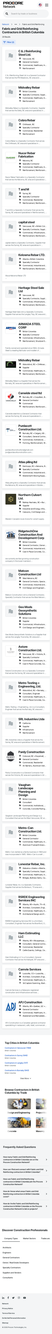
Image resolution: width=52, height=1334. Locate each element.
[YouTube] (24, 1298)
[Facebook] (8, 1297)
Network (9, 6)
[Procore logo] (13, 3)
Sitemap (5, 1323)
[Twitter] (13, 1298)
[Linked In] (3, 1298)
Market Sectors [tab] (29, 1238)
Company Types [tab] (11, 1238)
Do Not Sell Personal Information (14, 1318)
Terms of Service (8, 1313)
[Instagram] (19, 1298)
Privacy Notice (7, 1308)
